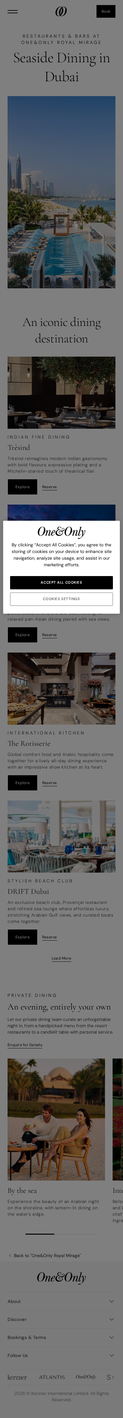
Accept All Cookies (61, 582)
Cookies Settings (61, 599)
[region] (61, 567)
